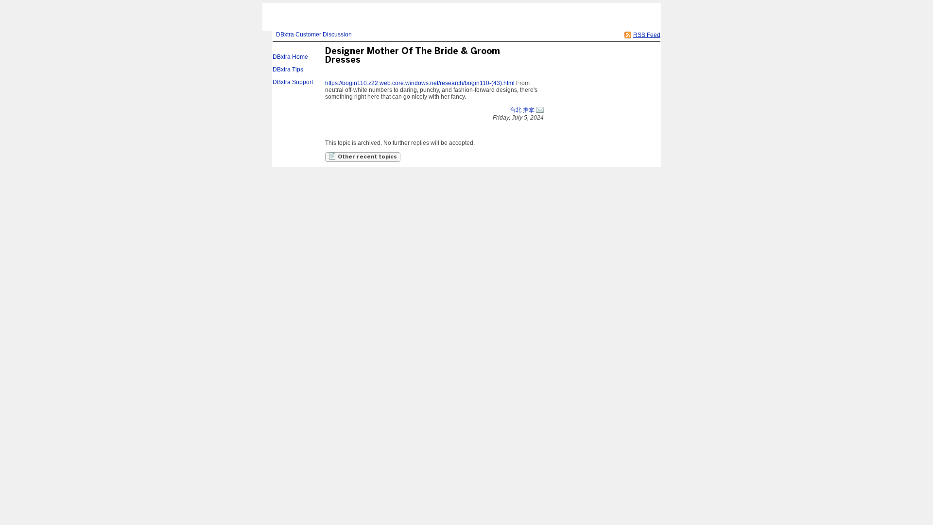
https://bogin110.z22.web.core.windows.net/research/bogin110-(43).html (420, 83)
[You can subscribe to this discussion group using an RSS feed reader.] (628, 35)
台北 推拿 (522, 109)
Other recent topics (366, 157)
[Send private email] (540, 109)
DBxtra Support (293, 82)
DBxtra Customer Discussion (314, 34)
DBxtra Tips (288, 69)
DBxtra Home (290, 56)
